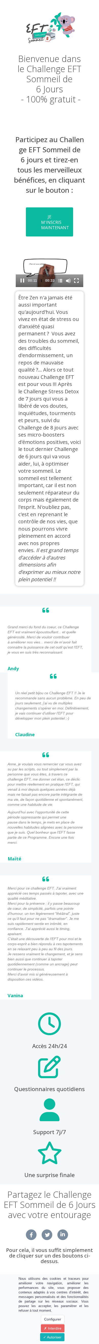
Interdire (54, 1328)
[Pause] (22, 280)
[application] (49, 268)
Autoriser (53, 1337)
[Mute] (68, 280)
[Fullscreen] (76, 280)
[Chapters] (60, 280)
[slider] (41, 280)
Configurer (52, 1319)
